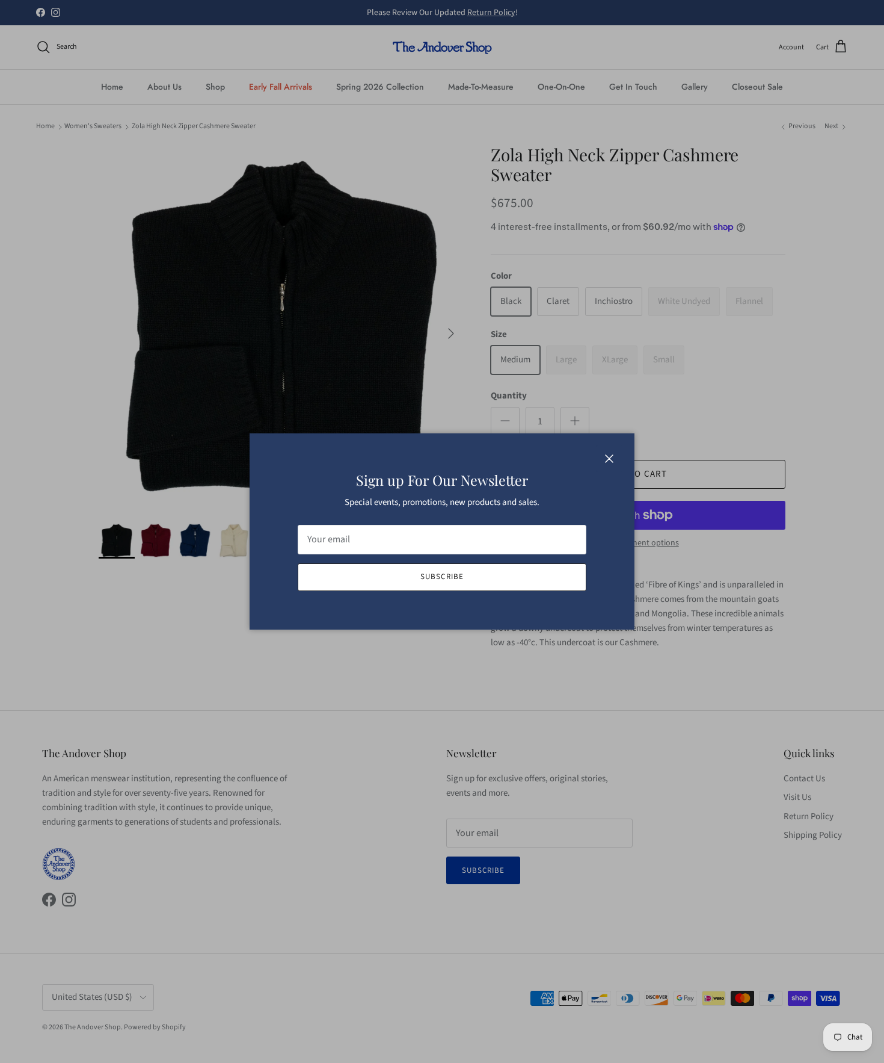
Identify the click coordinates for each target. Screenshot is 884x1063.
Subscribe (441, 576)
